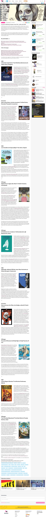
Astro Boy (15, 199)
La (27, 75)
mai (7, 455)
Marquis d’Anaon (8, 84)
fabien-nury (22, 464)
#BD (2, 41)
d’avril (10, 455)
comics (9, 464)
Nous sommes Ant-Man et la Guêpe (9, 52)
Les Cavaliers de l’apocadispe (11, 166)
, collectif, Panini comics (17, 52)
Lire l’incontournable (14, 84)
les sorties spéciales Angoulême (22, 455)
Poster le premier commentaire (40, 502)
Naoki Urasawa (11, 195)
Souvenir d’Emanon (7, 53)
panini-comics (25, 473)
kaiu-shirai (19, 466)
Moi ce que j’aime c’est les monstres (9, 42)
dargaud (12, 464)
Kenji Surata (3, 347)
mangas (2, 469)
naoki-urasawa (23, 471)
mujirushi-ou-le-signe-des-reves (15, 471)
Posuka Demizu (11, 423)
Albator (24, 239)
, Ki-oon (19, 53)
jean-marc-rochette (14, 466)
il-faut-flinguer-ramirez (7, 466)
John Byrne (25, 325)
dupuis (15, 464)
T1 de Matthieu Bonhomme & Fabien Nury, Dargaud (16, 41)
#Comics (2, 42)
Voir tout (44, 87)
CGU (37, 513)
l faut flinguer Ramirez (21, 393)
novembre (9, 457)
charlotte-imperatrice (4, 464)
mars (12, 455)
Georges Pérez (20, 325)
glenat (2, 466)
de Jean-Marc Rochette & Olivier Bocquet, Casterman (18, 51)
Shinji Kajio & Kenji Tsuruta (14, 53)
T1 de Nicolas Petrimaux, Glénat (14, 54)
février (14, 455)
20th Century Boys (4, 192)
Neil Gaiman (22, 445)
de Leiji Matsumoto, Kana (19, 50)
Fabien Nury (19, 70)
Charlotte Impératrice (25, 71)
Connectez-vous (3, 502)
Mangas (16, 514)
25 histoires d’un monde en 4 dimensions (9, 50)
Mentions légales (39, 512)
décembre (6, 457)
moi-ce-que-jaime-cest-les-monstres (16, 469)
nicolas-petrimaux (4, 473)
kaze (24, 466)
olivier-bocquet (20, 473)
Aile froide (4, 51)
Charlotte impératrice (6, 41)
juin (6, 455)
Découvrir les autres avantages (38, 116)
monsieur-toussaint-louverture (5, 471)
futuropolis (26, 464)
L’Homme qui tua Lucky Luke (25, 69)
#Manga (2, 50)
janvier (16, 455)
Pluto (11, 198)
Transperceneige (3, 295)
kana (22, 466)
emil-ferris (18, 464)
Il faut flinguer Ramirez (6, 54)
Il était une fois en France (22, 75)
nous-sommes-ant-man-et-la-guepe (12, 473)
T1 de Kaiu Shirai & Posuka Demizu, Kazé (17, 55)
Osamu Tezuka (6, 200)
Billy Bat (7, 201)
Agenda (16, 516)
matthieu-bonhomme (8, 469)
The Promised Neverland (7, 55)
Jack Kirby (27, 324)
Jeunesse (16, 515)
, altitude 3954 (7, 51)
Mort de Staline (16, 76)
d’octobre (12, 457)
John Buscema (16, 325)
